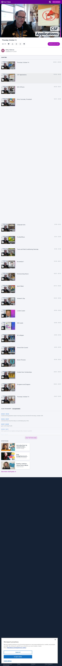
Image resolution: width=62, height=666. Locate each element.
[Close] (55, 639)
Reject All (18, 652)
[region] (29, 650)
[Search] (50, 2)
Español (33, 664)
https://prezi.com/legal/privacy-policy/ (16, 647)
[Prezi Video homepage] (6, 2)
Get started (56, 2)
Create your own (54, 44)
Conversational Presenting (7, 664)
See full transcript (31, 438)
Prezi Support (49, 664)
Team (18, 664)
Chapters (4, 57)
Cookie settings (7, 661)
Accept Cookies (18, 656)
